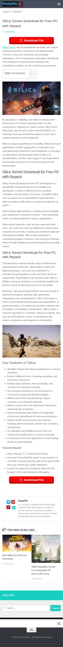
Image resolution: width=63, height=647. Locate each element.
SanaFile (10, 32)
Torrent (17, 12)
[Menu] (59, 4)
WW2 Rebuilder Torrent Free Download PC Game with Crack (43, 570)
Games (6, 12)
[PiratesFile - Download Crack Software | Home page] (16, 4)
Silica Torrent (9, 47)
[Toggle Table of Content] (30, 74)
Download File (34, 40)
